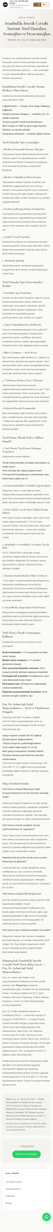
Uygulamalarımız (13, 1189)
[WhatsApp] (46, 1217)
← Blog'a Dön (26, 1146)
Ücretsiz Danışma (26, 1154)
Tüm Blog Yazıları (13, 1181)
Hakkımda (10, 1196)
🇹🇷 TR (37, 4)
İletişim (8, 1203)
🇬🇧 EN (45, 4)
